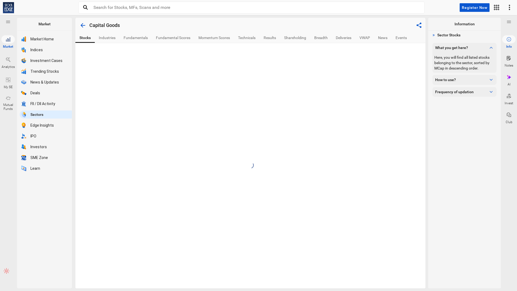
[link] (8, 8)
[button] (8, 22)
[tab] (85, 38)
